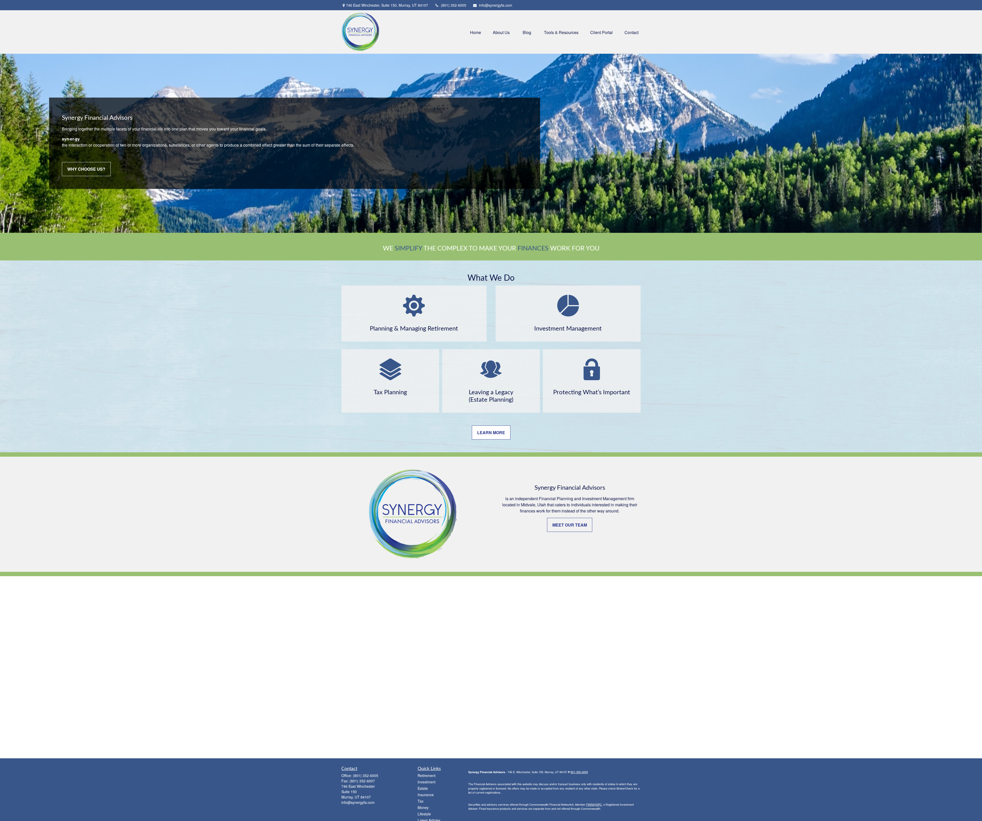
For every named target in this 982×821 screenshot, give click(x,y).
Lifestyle (424, 813)
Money (423, 807)
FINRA (590, 804)
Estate (423, 788)
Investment (427, 781)
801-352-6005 (579, 772)
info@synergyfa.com (495, 5)
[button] (475, 32)
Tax (420, 801)
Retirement (427, 775)
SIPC (598, 804)
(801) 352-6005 (453, 5)
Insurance (426, 794)
